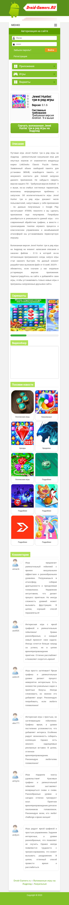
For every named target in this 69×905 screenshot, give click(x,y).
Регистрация (20, 56)
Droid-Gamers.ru (22, 880)
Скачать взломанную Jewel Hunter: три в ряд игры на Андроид (34, 128)
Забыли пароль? (22, 50)
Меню (15, 25)
